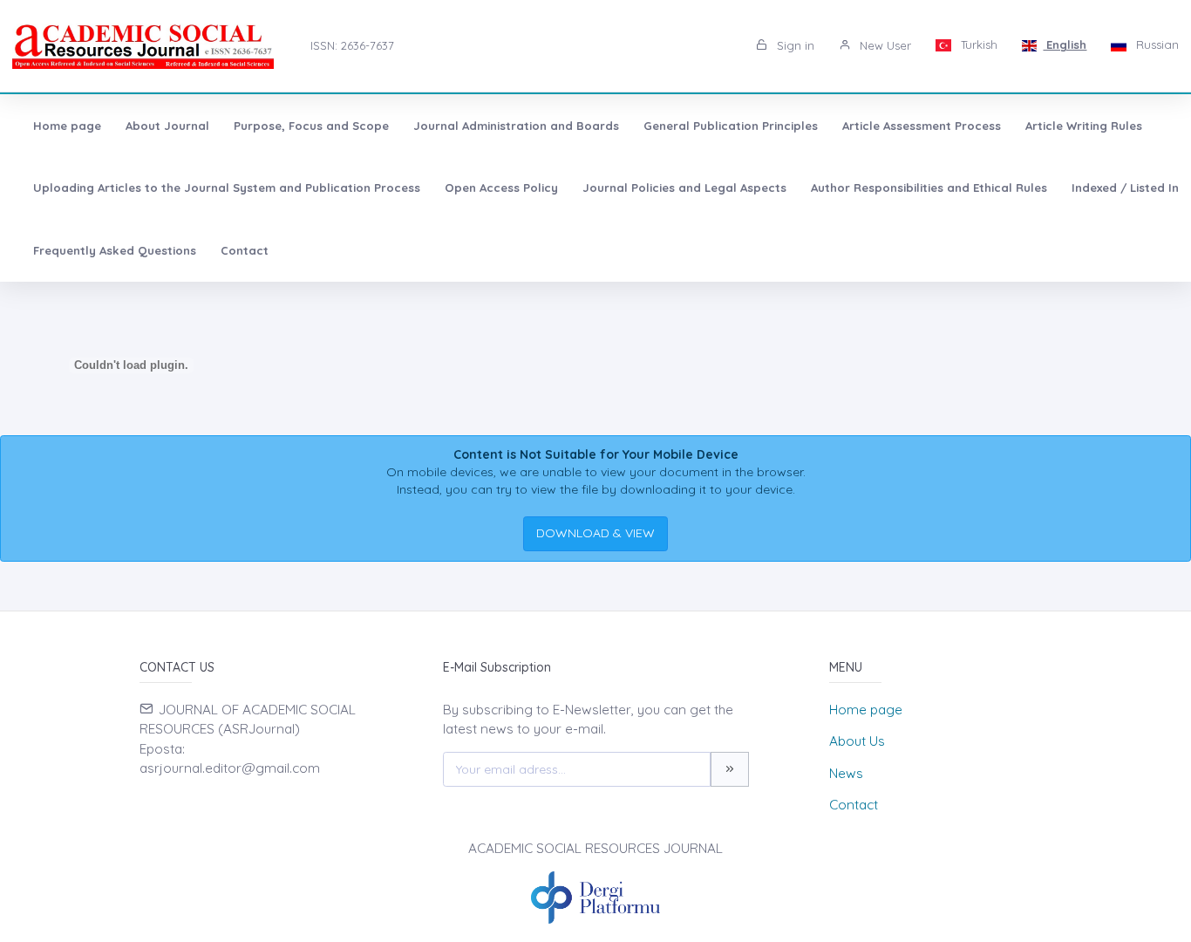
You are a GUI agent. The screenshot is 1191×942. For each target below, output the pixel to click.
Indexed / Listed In (1125, 188)
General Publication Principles (730, 126)
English (1064, 44)
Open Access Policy (501, 188)
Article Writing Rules (1083, 126)
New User (883, 45)
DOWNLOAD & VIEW (595, 533)
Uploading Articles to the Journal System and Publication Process (226, 188)
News (846, 773)
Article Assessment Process (921, 126)
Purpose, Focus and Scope (311, 126)
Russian (1156, 44)
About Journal (167, 126)
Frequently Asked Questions (114, 250)
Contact (245, 250)
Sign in (793, 45)
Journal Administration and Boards (516, 126)
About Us (857, 741)
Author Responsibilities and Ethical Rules (929, 188)
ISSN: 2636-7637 (352, 45)
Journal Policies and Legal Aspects (684, 188)
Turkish (977, 44)
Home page (67, 126)
